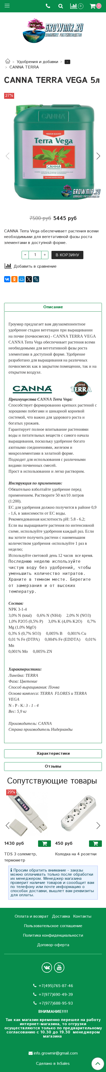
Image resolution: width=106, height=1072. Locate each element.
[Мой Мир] (22, 279)
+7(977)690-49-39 (56, 995)
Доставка (61, 916)
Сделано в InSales (53, 1064)
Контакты (82, 916)
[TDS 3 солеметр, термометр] (27, 812)
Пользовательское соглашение (53, 926)
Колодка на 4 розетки (75, 854)
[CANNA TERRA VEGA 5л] (53, 152)
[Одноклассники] (14, 279)
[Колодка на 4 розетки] (78, 812)
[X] (29, 279)
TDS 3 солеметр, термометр (20, 857)
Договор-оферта (53, 945)
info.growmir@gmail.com (56, 1053)
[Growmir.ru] (53, 31)
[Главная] (7, 62)
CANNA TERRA (24, 67)
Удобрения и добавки (37, 62)
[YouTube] (59, 967)
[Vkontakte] (47, 967)
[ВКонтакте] (7, 279)
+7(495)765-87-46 (56, 986)
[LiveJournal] (36, 279)
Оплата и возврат (32, 916)
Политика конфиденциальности (53, 935)
